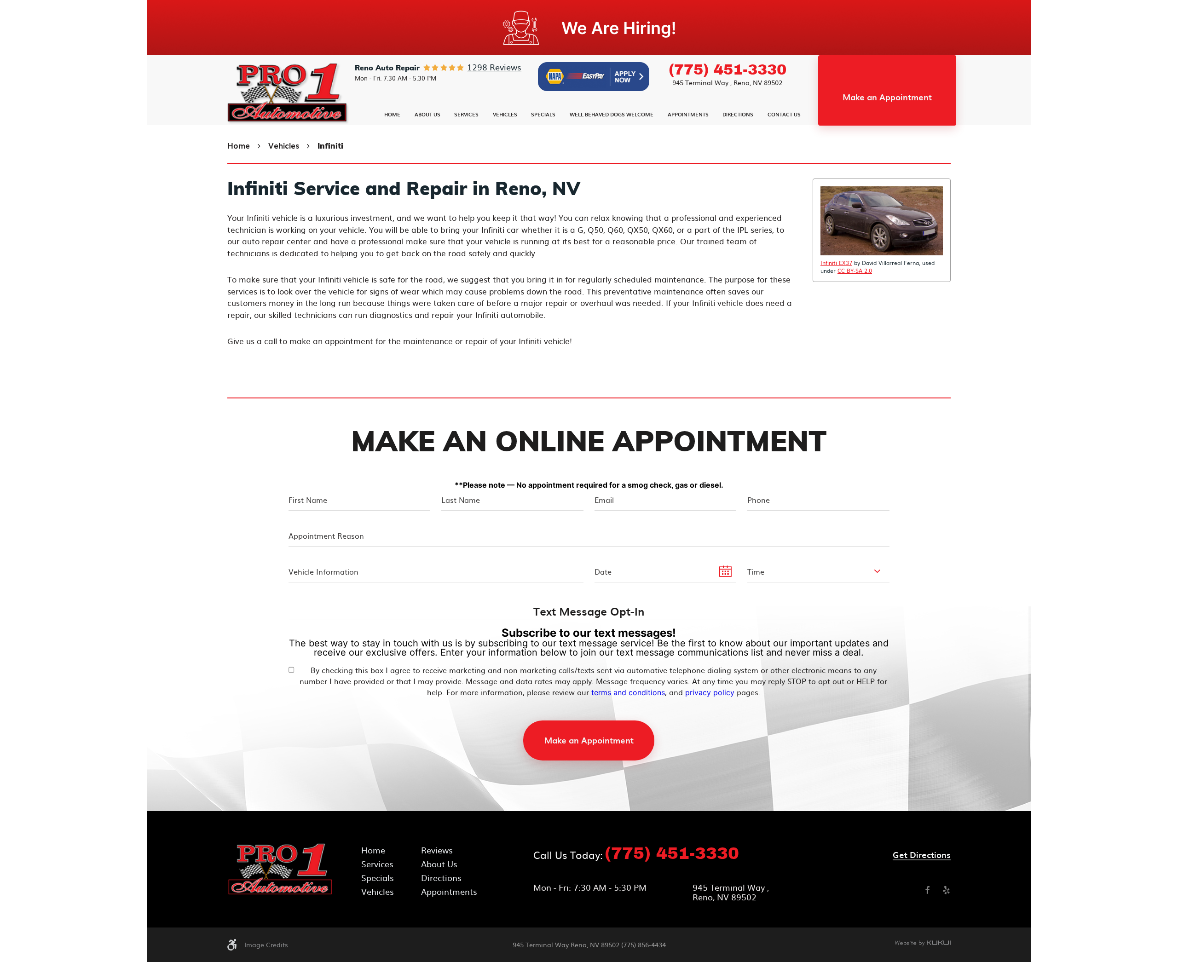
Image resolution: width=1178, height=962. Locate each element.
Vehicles (505, 114)
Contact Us (784, 114)
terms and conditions (628, 692)
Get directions (922, 855)
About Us (427, 114)
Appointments (688, 114)
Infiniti (330, 146)
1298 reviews (494, 67)
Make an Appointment (887, 97)
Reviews (437, 850)
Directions (737, 114)
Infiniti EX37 (836, 263)
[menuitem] (392, 114)
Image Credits (266, 944)
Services (466, 114)
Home (392, 114)
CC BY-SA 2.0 (854, 270)
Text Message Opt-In (588, 611)
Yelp (946, 890)
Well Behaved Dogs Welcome (611, 114)
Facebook (927, 890)
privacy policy (709, 692)
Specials (543, 114)
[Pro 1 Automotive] (288, 94)
